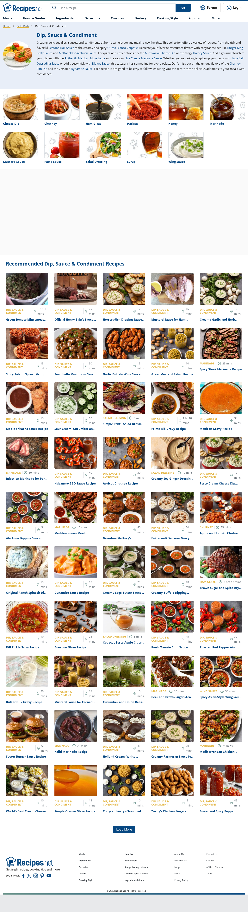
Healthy (129, 853)
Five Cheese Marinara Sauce (143, 58)
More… (217, 18)
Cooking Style (86, 880)
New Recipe (131, 860)
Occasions (92, 18)
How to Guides (34, 18)
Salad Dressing (96, 162)
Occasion (83, 867)
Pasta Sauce (53, 162)
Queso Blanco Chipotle (122, 48)
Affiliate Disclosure (215, 867)
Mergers (178, 867)
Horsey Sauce (202, 53)
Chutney (50, 123)
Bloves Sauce (100, 63)
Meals (82, 853)
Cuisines (117, 18)
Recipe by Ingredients (136, 867)
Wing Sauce (176, 162)
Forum (211, 7)
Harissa (132, 123)
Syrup (131, 162)
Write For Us (180, 860)
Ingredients (65, 18)
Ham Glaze (93, 123)
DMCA (177, 873)
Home (6, 26)
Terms (209, 873)
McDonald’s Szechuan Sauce (77, 53)
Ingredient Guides (134, 880)
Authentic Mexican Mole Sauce (85, 58)
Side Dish (23, 26)
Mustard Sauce (14, 162)
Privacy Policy (181, 880)
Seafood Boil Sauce (61, 48)
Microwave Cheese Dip (160, 53)
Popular (195, 18)
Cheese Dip (11, 123)
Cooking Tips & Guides (136, 873)
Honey (173, 123)
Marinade (217, 123)
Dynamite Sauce (81, 69)
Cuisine (82, 873)
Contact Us (211, 853)
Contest (210, 860)
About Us (179, 853)
